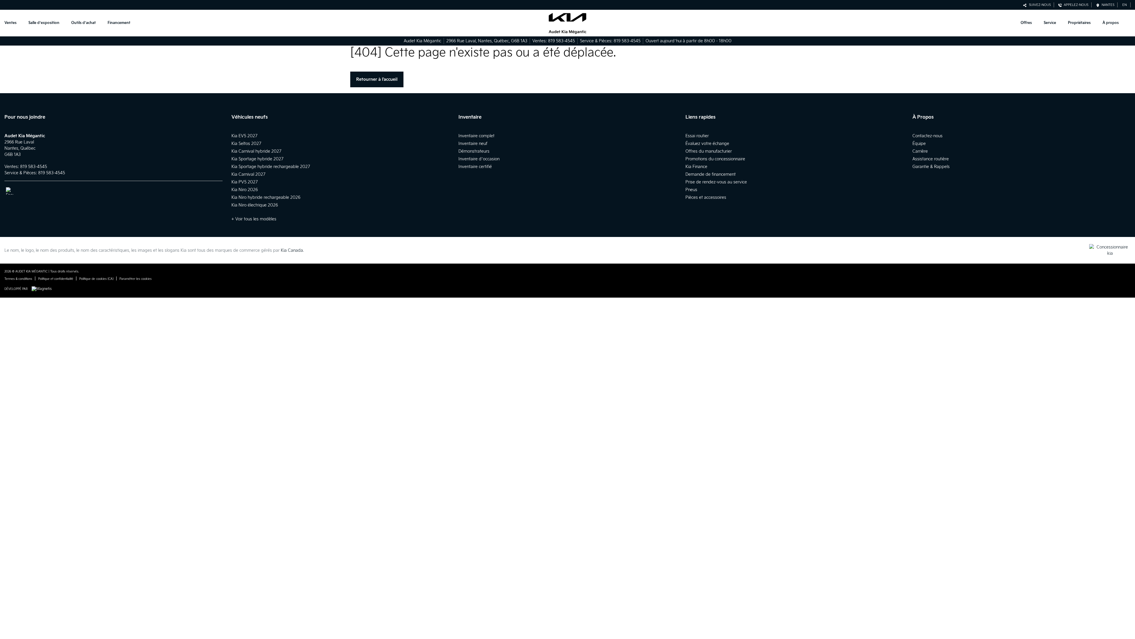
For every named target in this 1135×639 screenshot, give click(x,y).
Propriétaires (1079, 23)
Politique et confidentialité (55, 279)
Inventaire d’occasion (479, 159)
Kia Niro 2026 (244, 189)
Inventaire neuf (472, 143)
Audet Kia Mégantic (422, 40)
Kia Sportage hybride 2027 (257, 159)
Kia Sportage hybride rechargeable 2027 (270, 166)
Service (1050, 23)
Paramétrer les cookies (135, 279)
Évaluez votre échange (707, 143)
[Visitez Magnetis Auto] (43, 289)
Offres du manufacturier (708, 151)
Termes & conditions (18, 279)
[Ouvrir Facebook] (9, 191)
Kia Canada (292, 250)
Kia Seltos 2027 (246, 143)
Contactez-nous (927, 135)
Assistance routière (930, 159)
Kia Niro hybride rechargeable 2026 (265, 197)
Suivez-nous (1039, 5)
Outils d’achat (83, 23)
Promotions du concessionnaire (715, 159)
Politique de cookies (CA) (96, 279)
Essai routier (697, 135)
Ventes (10, 23)
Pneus (691, 189)
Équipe (919, 143)
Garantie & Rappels (931, 166)
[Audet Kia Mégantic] (567, 23)
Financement (119, 23)
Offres (1026, 23)
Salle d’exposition (43, 23)
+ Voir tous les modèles (253, 219)
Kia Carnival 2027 (248, 174)
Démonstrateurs (473, 151)
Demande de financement (710, 174)
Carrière (920, 151)
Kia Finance (696, 166)
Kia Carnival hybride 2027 (256, 151)
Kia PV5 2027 (244, 182)
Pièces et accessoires (705, 197)
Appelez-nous (1075, 5)
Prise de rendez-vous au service (716, 182)
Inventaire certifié (475, 166)
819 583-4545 (561, 40)
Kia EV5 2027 (244, 135)
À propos (1110, 23)
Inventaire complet (476, 135)
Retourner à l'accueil (377, 79)
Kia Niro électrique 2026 (254, 205)
